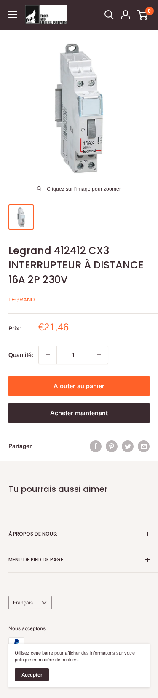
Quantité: (20, 355)
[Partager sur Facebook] (96, 446)
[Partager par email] (144, 446)
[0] (142, 15)
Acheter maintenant (79, 412)
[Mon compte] (125, 14)
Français (23, 603)
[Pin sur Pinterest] (112, 446)
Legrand (21, 299)
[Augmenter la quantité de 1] (99, 355)
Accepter (31, 675)
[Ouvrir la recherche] (109, 14)
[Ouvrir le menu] (12, 14)
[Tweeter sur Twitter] (128, 446)
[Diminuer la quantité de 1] (47, 355)
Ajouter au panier (79, 385)
